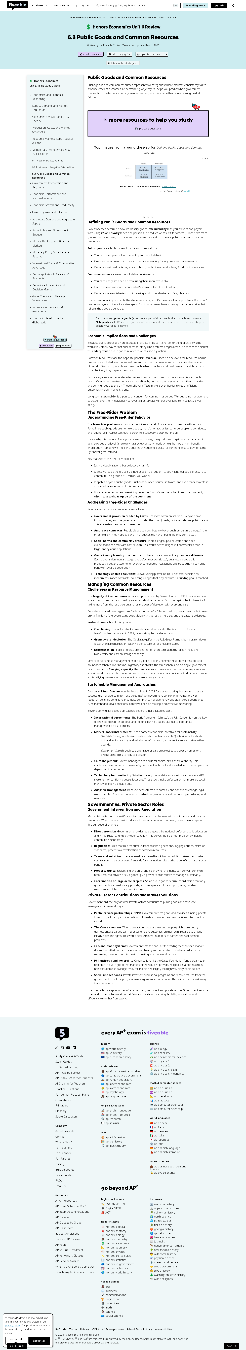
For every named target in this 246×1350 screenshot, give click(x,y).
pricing (80, 5)
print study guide (121, 54)
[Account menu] (233, 5)
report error (64, 345)
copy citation (146, 54)
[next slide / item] (206, 188)
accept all (39, 1340)
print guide (47, 345)
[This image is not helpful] (188, 191)
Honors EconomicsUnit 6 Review (123, 27)
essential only (16, 1340)
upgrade (219, 5)
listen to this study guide (124, 63)
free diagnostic (196, 5)
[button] (144, 216)
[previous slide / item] (90, 188)
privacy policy (12, 1325)
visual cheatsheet (92, 54)
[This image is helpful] (184, 191)
